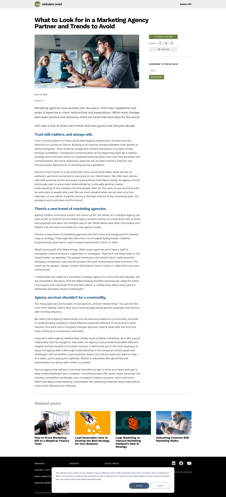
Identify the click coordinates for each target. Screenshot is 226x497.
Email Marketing (44, 476)
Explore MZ (185, 4)
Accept (139, 486)
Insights (39, 101)
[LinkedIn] (173, 463)
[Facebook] (181, 463)
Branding (40, 463)
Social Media (112, 463)
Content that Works (46, 470)
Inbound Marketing (45, 483)
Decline (160, 486)
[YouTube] (189, 463)
